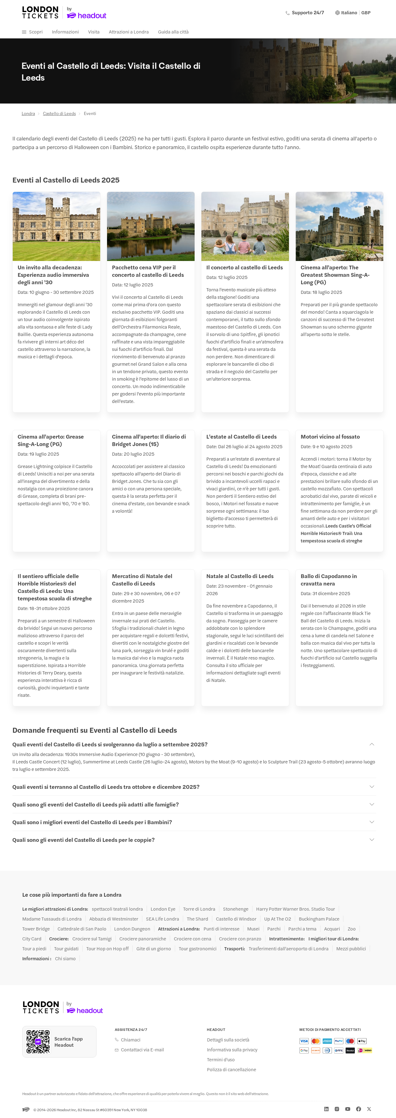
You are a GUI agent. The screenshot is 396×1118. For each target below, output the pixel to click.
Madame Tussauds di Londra (52, 919)
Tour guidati (66, 948)
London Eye (163, 909)
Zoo (352, 929)
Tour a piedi (34, 948)
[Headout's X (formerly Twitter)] (369, 1109)
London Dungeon (132, 929)
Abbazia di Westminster (113, 919)
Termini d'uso (221, 1059)
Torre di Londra (199, 909)
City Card (31, 938)
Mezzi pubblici (351, 948)
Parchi (274, 929)
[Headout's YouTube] (347, 1109)
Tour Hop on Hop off (107, 948)
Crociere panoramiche (142, 938)
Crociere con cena (192, 938)
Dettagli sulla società (228, 1039)
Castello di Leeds (59, 113)
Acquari (332, 929)
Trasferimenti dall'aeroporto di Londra (289, 948)
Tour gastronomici (198, 948)
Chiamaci (130, 1039)
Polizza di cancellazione (231, 1069)
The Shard (197, 919)
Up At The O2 (277, 919)
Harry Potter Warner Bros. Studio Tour (295, 909)
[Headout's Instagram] (336, 1109)
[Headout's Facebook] (358, 1109)
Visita (94, 31)
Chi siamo (65, 958)
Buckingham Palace (319, 919)
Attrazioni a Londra (129, 31)
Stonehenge (235, 909)
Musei (253, 929)
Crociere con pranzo (240, 938)
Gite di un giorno (153, 948)
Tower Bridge (36, 929)
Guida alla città (173, 31)
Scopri (36, 31)
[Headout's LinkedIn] (326, 1109)
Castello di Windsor (236, 919)
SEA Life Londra (162, 919)
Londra (28, 113)
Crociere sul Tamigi (92, 938)
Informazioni (65, 31)
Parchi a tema (302, 929)
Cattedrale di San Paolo (82, 929)
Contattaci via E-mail (142, 1049)
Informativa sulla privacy (232, 1049)
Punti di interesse (221, 929)
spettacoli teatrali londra (117, 909)
